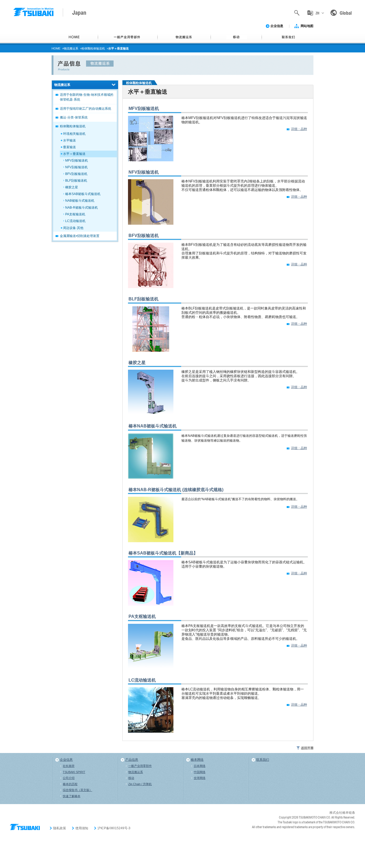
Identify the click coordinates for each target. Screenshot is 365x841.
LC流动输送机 (142, 680)
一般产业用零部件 (140, 765)
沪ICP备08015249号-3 (114, 828)
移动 (131, 777)
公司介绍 (69, 777)
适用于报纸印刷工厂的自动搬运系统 (85, 108)
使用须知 (81, 828)
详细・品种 (299, 129)
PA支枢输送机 (142, 616)
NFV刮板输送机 (144, 172)
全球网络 (199, 777)
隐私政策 (59, 828)
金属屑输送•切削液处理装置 (79, 236)
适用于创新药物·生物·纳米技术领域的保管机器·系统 (86, 97)
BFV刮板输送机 (144, 235)
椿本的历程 (70, 784)
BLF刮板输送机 (143, 299)
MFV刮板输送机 (144, 108)
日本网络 (199, 765)
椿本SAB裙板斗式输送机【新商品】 (163, 553)
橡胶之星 (137, 362)
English (317, 35)
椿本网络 (197, 760)
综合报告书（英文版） (77, 790)
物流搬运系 (71, 48)
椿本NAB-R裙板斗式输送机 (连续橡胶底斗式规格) (176, 489)
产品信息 (131, 760)
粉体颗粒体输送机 (93, 48)
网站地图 (307, 26)
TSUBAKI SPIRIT (74, 772)
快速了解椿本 (71, 796)
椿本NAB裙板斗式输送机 (153, 426)
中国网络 (199, 772)
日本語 (317, 47)
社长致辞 (69, 765)
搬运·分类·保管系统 (74, 117)
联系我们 (262, 760)
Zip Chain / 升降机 (140, 784)
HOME (56, 48)
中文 (317, 23)
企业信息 (276, 26)
